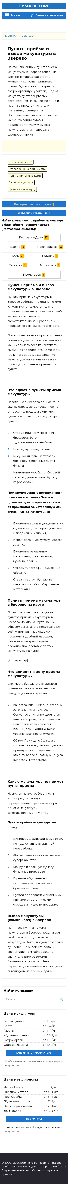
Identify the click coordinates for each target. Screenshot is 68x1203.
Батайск (48, 256)
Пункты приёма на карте (25, 175)
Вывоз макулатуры (21, 182)
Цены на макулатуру (22, 189)
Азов (15, 256)
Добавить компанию (47, 15)
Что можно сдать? (20, 162)
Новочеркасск (47, 247)
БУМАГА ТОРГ (34, 5)
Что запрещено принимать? (27, 168)
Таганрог (15, 265)
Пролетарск (32, 274)
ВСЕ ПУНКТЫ (34, 1119)
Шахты (15, 247)
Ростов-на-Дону (31, 237)
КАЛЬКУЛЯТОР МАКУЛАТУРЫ (34, 1052)
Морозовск (48, 265)
